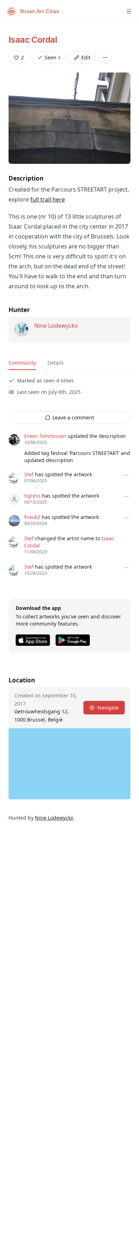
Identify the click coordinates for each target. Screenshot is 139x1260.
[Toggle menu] (129, 11)
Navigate (108, 707)
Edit (86, 57)
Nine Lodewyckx (56, 325)
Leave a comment (73, 417)
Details (55, 362)
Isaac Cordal (33, 39)
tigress (32, 495)
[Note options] (126, 475)
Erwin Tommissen (45, 436)
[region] (69, 763)
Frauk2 (32, 517)
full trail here (47, 199)
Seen (53, 57)
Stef (29, 474)
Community (22, 362)
